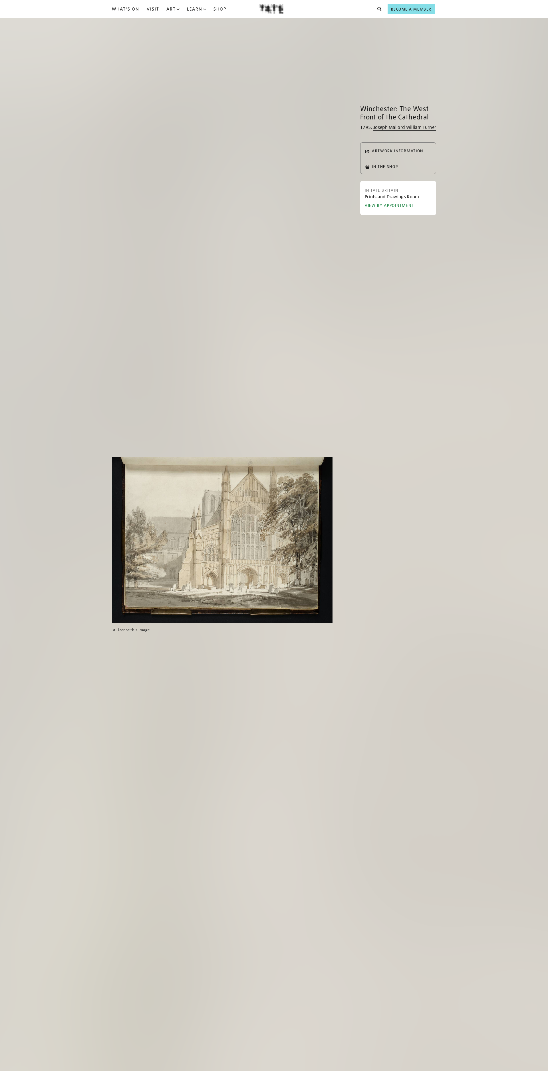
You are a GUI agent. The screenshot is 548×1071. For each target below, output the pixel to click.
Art (171, 9)
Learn (194, 9)
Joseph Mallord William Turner (404, 127)
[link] (131, 630)
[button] (377, 9)
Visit (153, 9)
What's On (125, 9)
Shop (219, 9)
